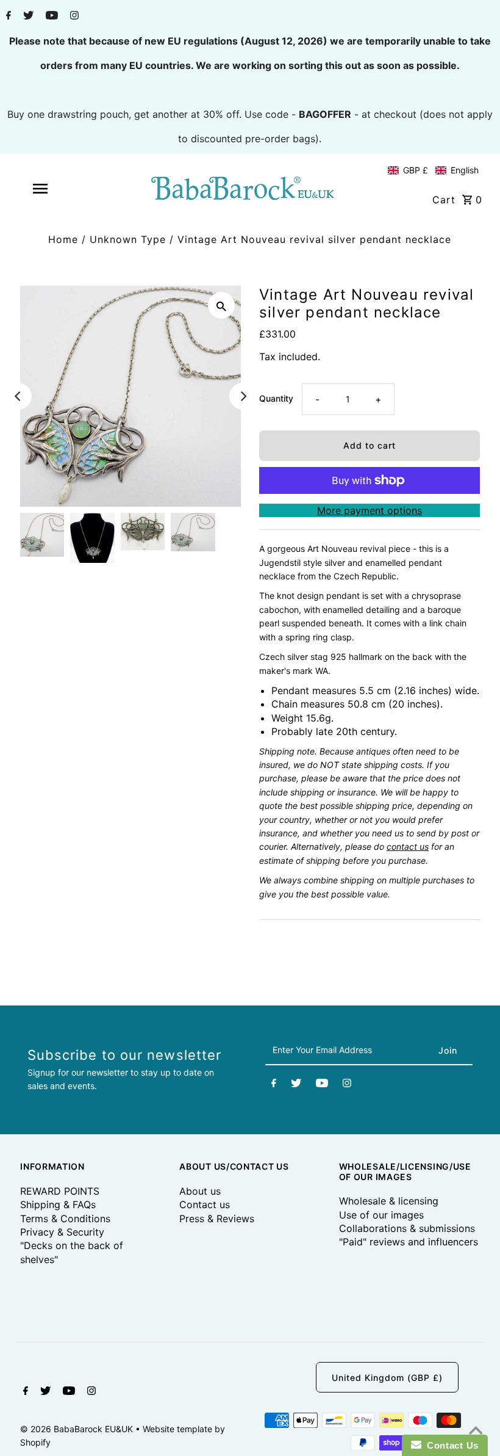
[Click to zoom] (221, 305)
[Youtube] (50, 16)
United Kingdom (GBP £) (387, 1377)
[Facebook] (7, 16)
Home (63, 239)
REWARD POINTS (59, 1191)
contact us (408, 846)
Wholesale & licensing (388, 1201)
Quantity (276, 398)
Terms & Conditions (65, 1218)
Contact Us (450, 1445)
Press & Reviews (216, 1218)
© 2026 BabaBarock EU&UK (77, 1429)
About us (200, 1191)
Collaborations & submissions (407, 1228)
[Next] (242, 396)
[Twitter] (27, 16)
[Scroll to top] (475, 1431)
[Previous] (18, 396)
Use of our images (381, 1215)
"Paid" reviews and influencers (408, 1242)
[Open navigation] (63, 188)
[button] (433, 170)
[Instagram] (73, 16)
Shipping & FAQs (58, 1204)
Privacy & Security (62, 1232)
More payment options (369, 510)
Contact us (204, 1204)
